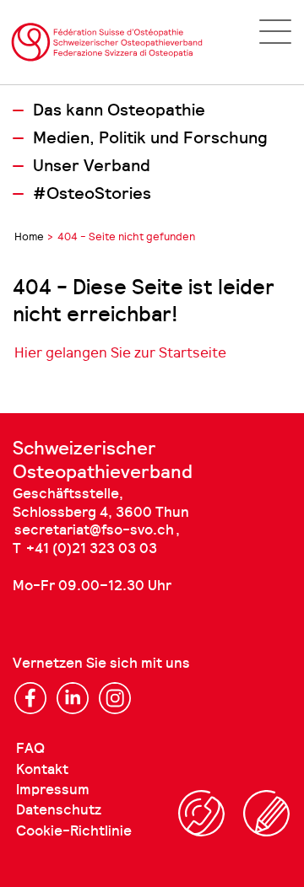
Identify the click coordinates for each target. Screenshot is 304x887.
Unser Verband (91, 166)
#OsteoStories (92, 194)
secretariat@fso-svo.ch (94, 530)
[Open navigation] (275, 31)
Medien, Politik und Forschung (150, 138)
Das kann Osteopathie (119, 110)
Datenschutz (58, 810)
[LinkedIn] (72, 698)
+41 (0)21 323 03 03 (91, 548)
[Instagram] (115, 698)
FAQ (30, 748)
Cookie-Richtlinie (74, 831)
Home (29, 236)
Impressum (53, 789)
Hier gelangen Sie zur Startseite (120, 352)
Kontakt (42, 769)
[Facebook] (30, 698)
